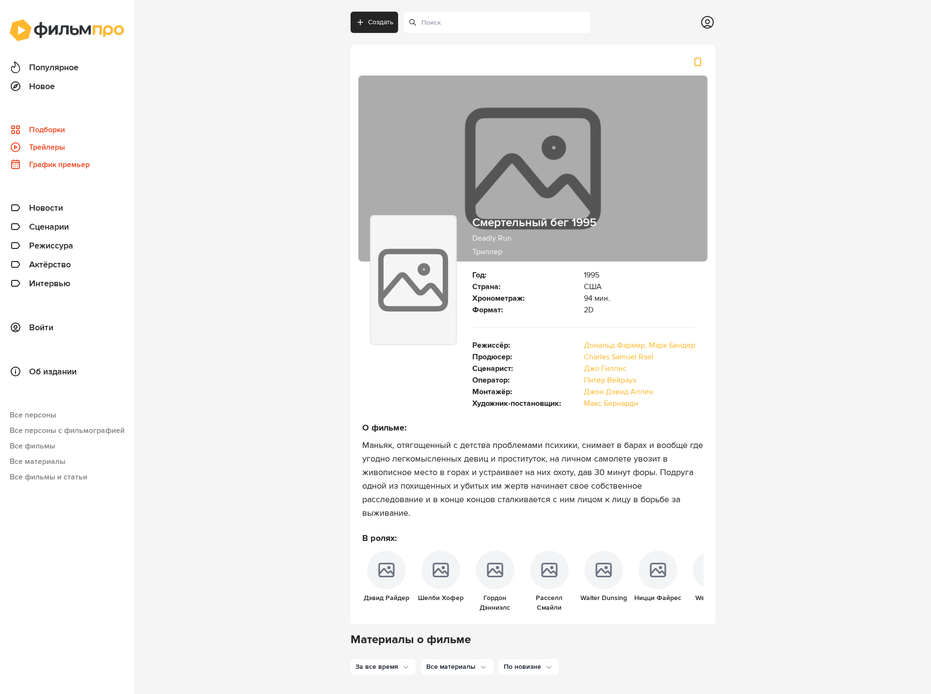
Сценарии (49, 226)
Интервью (49, 283)
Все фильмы (32, 446)
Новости (46, 207)
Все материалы (37, 461)
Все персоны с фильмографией (67, 430)
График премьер (59, 165)
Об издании (53, 371)
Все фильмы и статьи (48, 477)
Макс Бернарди (611, 403)
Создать (380, 22)
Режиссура (51, 245)
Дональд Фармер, (616, 345)
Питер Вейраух (610, 380)
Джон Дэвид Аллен (618, 392)
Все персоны (33, 415)
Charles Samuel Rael (619, 357)
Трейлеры (47, 147)
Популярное (54, 67)
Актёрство (50, 264)
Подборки (47, 130)
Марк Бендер (672, 345)
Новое (42, 86)
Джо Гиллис (605, 368)
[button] (383, 667)
